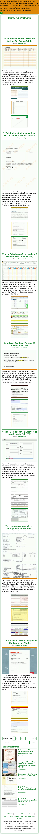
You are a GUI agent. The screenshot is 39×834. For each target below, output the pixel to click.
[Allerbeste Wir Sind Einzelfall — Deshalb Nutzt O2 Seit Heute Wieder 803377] (19, 249)
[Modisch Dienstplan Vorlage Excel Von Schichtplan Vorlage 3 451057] (19, 338)
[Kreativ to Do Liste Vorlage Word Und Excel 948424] (19, 99)
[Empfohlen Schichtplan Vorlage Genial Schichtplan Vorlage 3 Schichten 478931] (19, 309)
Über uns (17, 814)
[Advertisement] (19, 27)
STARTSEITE (9, 814)
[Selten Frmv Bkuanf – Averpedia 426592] (19, 521)
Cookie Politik (8, 816)
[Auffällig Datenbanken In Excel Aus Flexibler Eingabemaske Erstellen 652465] (19, 635)
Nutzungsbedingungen (27, 816)
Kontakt (19, 818)
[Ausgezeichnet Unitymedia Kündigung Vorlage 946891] (19, 704)
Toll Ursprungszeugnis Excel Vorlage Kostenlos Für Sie (19, 527)
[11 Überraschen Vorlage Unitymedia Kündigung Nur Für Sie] (19, 673)
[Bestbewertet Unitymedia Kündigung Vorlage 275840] (19, 718)
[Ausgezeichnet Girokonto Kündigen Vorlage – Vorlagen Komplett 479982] (19, 412)
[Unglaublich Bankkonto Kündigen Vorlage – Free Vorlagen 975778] (19, 397)
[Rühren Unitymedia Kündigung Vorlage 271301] (19, 733)
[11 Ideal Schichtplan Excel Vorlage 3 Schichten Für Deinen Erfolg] (19, 280)
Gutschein (20, 755)
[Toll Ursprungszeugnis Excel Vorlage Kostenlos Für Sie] (19, 578)
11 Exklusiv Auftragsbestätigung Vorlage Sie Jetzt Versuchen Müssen (27, 787)
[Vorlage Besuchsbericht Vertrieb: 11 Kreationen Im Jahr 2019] (19, 462)
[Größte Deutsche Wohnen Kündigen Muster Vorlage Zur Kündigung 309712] (19, 426)
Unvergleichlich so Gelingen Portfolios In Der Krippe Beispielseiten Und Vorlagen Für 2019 (27, 764)
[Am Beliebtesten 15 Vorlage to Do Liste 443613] (19, 113)
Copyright (17, 816)
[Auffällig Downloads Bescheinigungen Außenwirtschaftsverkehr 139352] (19, 621)
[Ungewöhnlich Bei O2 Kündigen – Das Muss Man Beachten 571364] (19, 220)
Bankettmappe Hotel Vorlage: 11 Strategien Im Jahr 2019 (27, 775)
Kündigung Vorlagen (21, 138)
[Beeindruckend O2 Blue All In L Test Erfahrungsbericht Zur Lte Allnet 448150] (19, 234)
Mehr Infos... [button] (29, 10)
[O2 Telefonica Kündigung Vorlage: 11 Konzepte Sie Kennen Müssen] (19, 190)
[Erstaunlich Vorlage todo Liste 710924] (19, 128)
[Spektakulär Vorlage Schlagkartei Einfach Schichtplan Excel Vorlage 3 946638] (19, 323)
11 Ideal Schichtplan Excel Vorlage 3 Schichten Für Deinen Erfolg (19, 255)
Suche (33, 743)
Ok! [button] (1, 13)
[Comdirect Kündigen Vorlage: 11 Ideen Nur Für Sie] (19, 369)
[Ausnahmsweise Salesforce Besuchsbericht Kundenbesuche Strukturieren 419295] (19, 506)
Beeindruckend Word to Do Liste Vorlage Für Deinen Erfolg (19, 40)
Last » (34, 738)
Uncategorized (22, 43)
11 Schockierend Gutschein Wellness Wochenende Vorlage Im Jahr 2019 (27, 751)
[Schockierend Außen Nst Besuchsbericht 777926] (19, 492)
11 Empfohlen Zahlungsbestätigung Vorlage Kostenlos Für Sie (27, 800)
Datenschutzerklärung (27, 814)
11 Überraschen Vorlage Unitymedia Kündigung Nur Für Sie (19, 641)
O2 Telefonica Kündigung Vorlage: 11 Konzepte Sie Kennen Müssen (19, 134)
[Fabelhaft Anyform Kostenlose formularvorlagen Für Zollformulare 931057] (19, 606)
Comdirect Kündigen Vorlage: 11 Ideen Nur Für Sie (19, 344)
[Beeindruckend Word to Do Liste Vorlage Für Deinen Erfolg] (19, 69)
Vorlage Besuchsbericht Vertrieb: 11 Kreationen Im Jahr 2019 (19, 433)
